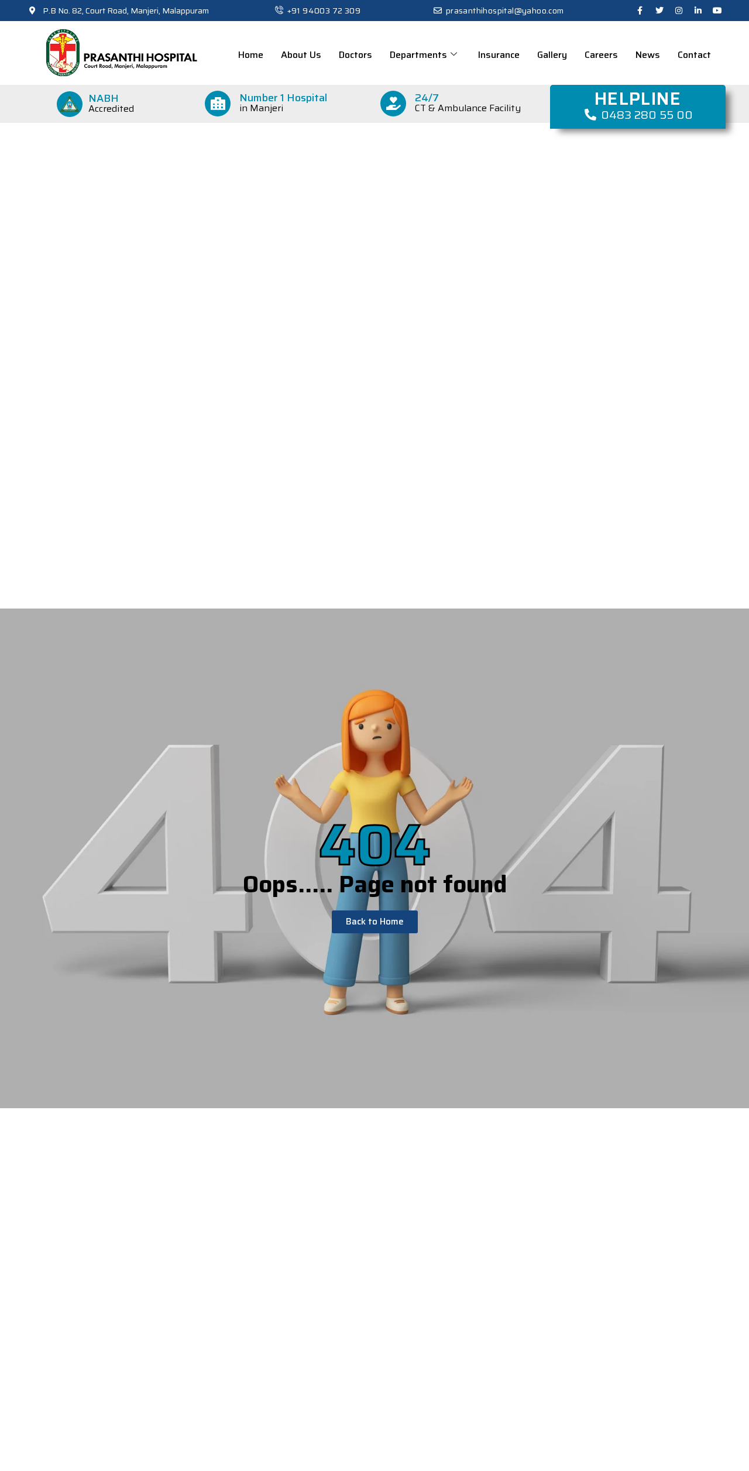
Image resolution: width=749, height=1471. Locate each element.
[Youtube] (717, 10)
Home (250, 54)
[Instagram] (679, 10)
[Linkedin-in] (698, 10)
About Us (301, 54)
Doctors (355, 54)
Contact (694, 54)
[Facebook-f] (640, 10)
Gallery (552, 54)
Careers (601, 54)
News (647, 54)
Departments (418, 54)
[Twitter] (659, 10)
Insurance (499, 54)
